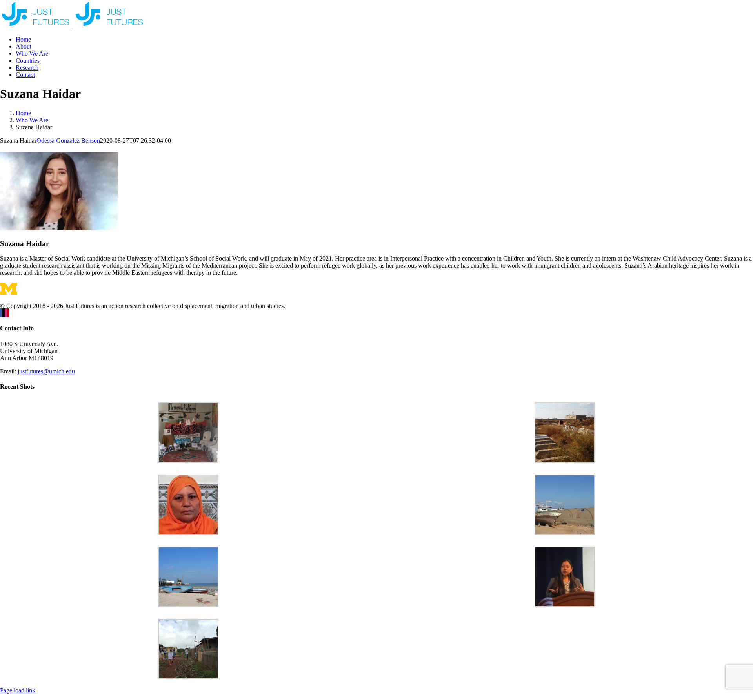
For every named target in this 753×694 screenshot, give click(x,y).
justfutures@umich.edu (46, 371)
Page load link (17, 690)
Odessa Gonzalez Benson (68, 140)
